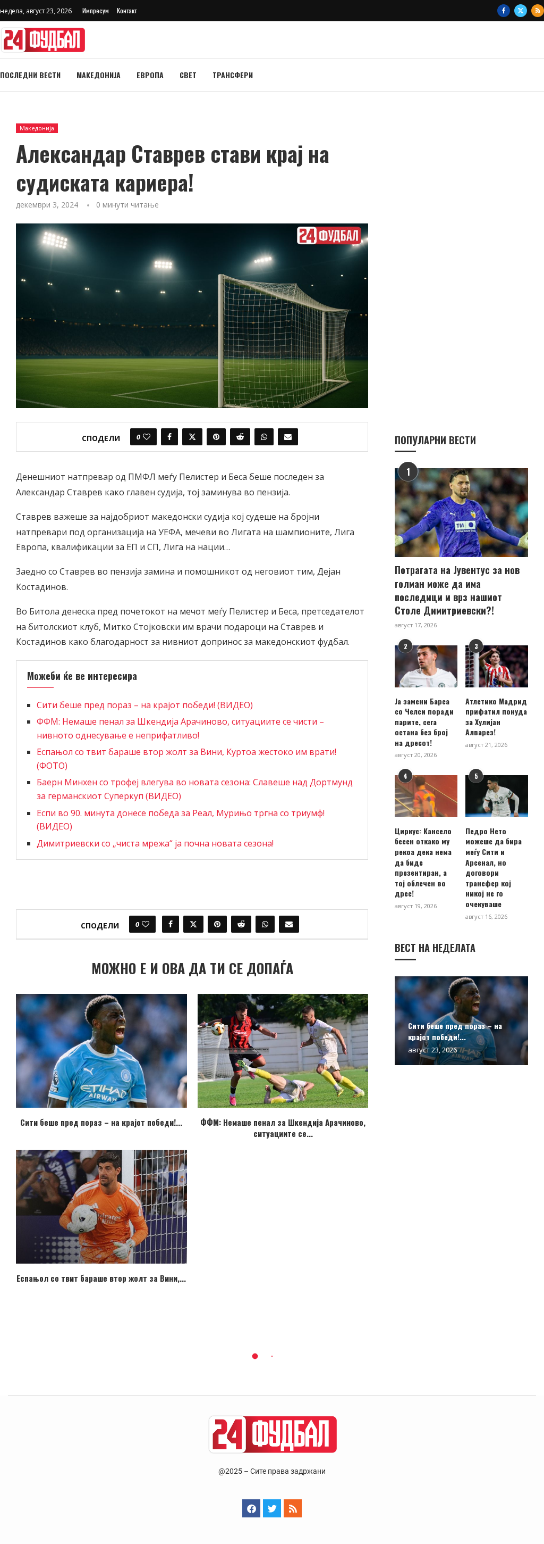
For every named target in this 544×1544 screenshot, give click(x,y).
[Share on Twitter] (192, 436)
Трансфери (232, 74)
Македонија (98, 74)
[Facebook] (503, 10)
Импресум (95, 10)
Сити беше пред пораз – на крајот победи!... (101, 1122)
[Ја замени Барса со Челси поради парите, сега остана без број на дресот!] (426, 666)
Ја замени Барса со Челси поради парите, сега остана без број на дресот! (424, 722)
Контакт (127, 10)
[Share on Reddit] (240, 436)
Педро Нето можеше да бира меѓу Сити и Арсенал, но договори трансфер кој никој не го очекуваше (493, 867)
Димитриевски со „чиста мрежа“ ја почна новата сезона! (155, 843)
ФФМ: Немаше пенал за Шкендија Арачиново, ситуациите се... (283, 1127)
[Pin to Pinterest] (216, 436)
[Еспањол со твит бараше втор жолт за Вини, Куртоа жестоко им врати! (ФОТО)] (101, 1207)
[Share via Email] (288, 436)
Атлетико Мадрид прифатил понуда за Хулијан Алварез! (496, 716)
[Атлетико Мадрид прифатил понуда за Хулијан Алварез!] (496, 666)
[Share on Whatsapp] (264, 436)
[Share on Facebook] (169, 436)
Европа (150, 74)
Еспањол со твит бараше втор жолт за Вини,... (101, 1278)
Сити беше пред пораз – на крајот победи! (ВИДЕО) (145, 705)
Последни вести (30, 74)
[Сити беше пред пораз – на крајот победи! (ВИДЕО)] (101, 1051)
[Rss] (537, 10)
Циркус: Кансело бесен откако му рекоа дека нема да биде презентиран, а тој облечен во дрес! (423, 862)
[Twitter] (520, 10)
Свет (188, 74)
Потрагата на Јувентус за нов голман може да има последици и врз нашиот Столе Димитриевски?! (457, 590)
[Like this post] (146, 436)
